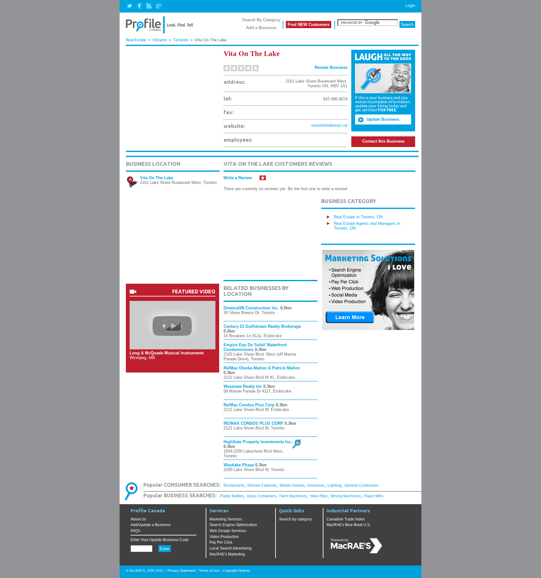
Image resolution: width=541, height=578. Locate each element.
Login (410, 5)
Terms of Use (209, 570)
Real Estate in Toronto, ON (358, 217)
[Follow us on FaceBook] (139, 6)
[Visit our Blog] (149, 6)
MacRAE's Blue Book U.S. (349, 525)
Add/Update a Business (151, 525)
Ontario (159, 40)
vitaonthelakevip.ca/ (329, 125)
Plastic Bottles (232, 496)
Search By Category (261, 20)
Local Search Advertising (230, 548)
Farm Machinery (293, 496)
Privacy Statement (181, 570)
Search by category (295, 519)
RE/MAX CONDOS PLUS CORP (253, 423)
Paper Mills (373, 496)
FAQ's (135, 531)
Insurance (315, 485)
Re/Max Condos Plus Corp (249, 405)
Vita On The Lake (156, 177)
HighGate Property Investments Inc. (258, 441)
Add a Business (261, 27)
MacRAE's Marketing (227, 554)
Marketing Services (225, 519)
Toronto (180, 40)
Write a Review (238, 177)
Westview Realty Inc (243, 386)
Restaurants (234, 485)
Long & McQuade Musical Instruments (167, 353)
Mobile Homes (292, 485)
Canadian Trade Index (346, 519)
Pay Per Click (220, 542)
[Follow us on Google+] (158, 6)
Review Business (331, 67)
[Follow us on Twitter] (130, 6)
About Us (138, 519)
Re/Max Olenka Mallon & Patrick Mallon (262, 368)
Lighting (334, 485)
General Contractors (361, 485)
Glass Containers (261, 496)
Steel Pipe (318, 496)
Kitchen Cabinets (261, 485)
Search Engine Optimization (233, 525)
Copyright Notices (236, 570)
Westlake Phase (239, 465)
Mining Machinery (346, 496)
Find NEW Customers (308, 24)
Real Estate (136, 40)
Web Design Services (227, 531)
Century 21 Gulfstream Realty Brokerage (262, 326)
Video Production (224, 537)
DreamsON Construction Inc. (251, 308)
